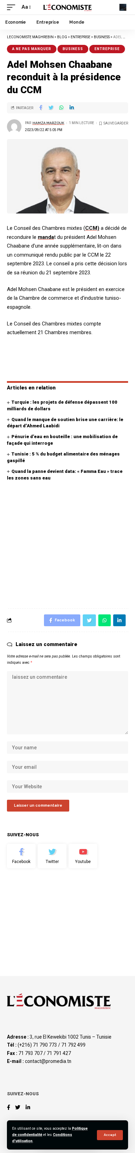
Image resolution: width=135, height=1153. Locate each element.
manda (46, 237)
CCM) (92, 228)
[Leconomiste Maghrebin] (67, 7)
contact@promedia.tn (48, 1061)
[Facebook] (21, 856)
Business (73, 49)
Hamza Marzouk (48, 123)
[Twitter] (52, 856)
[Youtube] (83, 856)
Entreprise (107, 49)
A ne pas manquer (31, 49)
